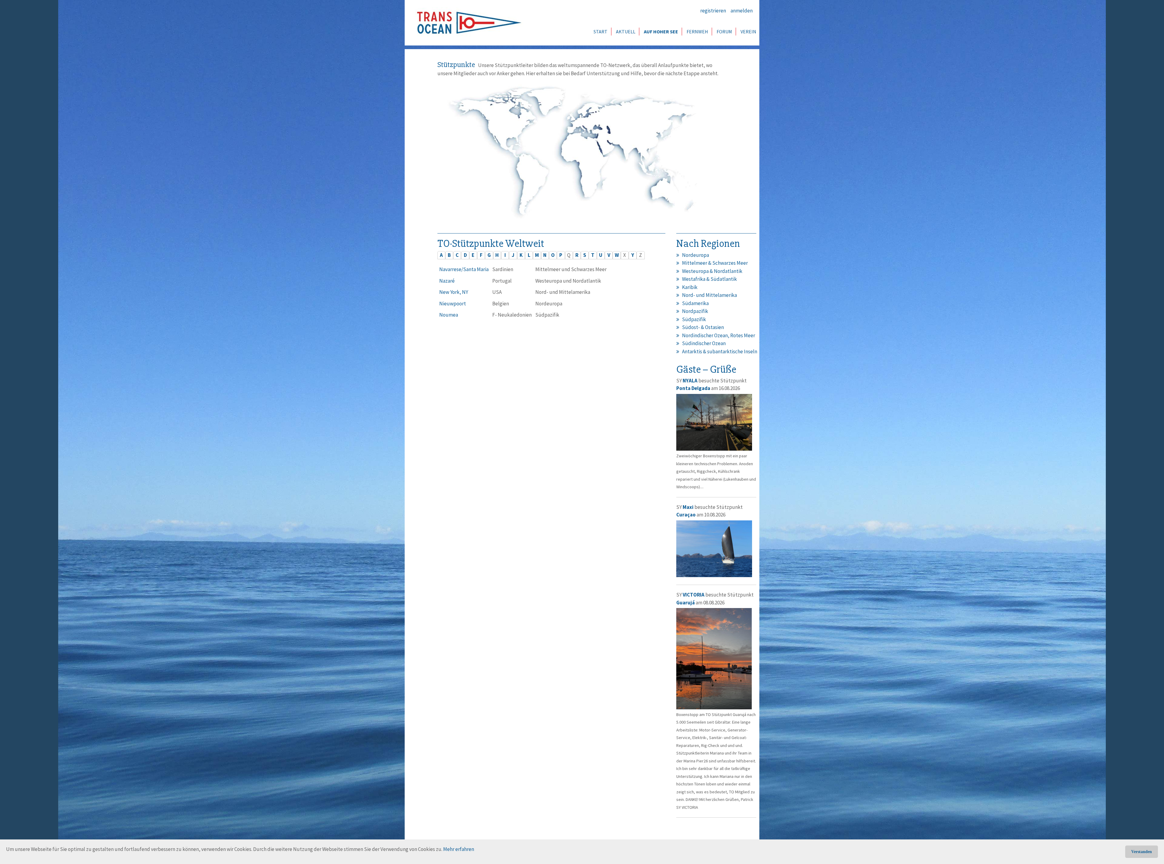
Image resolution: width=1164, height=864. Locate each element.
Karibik (689, 287)
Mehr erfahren (458, 849)
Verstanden (1141, 851)
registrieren (713, 10)
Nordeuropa (695, 255)
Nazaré (447, 280)
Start (600, 32)
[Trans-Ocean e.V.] (467, 22)
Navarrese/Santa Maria (464, 269)
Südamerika (695, 303)
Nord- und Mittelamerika (709, 295)
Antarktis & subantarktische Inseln (719, 351)
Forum (724, 32)
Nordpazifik (695, 311)
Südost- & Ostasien (703, 327)
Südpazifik (694, 319)
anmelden (742, 10)
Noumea (448, 314)
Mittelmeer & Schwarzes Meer (715, 263)
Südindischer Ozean (704, 343)
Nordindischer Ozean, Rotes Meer (718, 335)
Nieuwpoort (452, 303)
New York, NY (453, 292)
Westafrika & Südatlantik (709, 279)
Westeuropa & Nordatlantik (712, 271)
